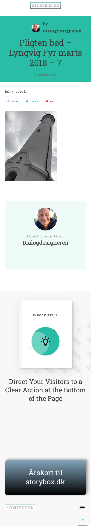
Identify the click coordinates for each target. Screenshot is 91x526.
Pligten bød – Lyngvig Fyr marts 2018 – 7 (45, 52)
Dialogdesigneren (62, 31)
